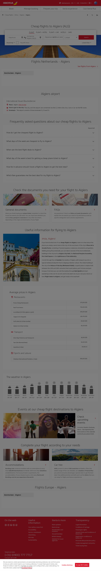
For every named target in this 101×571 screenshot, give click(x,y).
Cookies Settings (67, 565)
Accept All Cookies (82, 565)
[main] (50, 565)
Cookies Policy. (27, 568)
